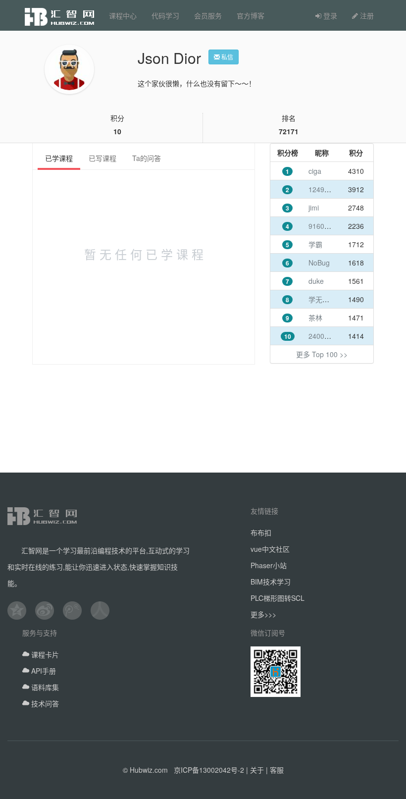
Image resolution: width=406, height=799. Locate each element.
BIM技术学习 (271, 581)
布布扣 (261, 532)
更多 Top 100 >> (322, 354)
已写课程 (102, 158)
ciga (314, 171)
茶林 (315, 317)
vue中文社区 (270, 549)
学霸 (315, 244)
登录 (329, 15)
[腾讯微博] (77, 610)
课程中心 (123, 15)
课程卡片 (44, 654)
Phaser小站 (269, 565)
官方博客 (250, 15)
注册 (366, 15)
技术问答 (44, 703)
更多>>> (263, 614)
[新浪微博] (49, 610)
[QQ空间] (21, 610)
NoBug (319, 262)
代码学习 (165, 15)
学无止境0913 (330, 299)
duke (316, 281)
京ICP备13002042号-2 (209, 770)
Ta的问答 (146, 158)
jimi (313, 208)
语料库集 (44, 687)
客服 (277, 770)
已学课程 (59, 158)
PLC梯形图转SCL (277, 598)
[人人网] (104, 610)
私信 (226, 57)
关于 (257, 770)
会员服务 (208, 15)
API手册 (42, 671)
